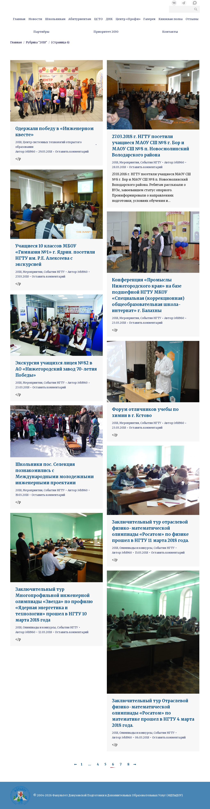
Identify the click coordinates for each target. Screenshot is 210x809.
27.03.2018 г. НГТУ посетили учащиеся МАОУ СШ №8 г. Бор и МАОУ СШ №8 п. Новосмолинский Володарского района (150, 145)
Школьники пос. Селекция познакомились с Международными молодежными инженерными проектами (54, 473)
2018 (18, 142)
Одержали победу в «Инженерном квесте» (54, 131)
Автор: (25, 151)
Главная (16, 42)
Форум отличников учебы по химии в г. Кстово (145, 412)
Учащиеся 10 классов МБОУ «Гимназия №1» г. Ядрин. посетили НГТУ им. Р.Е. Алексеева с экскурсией (55, 255)
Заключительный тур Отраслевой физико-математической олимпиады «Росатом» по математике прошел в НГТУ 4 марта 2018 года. (153, 713)
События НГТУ (150, 162)
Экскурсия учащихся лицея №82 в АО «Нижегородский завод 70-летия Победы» (56, 369)
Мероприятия (129, 162)
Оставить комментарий (72, 151)
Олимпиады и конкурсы (135, 548)
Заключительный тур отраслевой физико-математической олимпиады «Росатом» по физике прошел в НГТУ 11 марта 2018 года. (150, 531)
